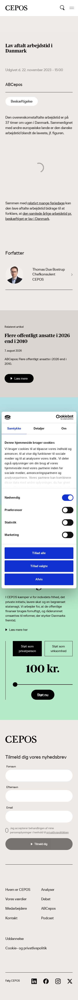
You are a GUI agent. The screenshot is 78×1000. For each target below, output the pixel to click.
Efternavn (12, 787)
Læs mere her (18, 630)
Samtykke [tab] (14, 428)
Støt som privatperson (27, 648)
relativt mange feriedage (46, 203)
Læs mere (21, 378)
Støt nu (42, 695)
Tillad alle (39, 553)
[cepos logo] (21, 739)
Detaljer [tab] (39, 428)
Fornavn (11, 766)
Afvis (39, 579)
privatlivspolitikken (57, 832)
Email (9, 807)
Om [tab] (63, 428)
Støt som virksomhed (58, 648)
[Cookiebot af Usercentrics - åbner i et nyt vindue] (56, 417)
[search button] (62, 7)
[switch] (67, 510)
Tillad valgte (38, 566)
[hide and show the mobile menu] (72, 8)
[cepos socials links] (34, 981)
